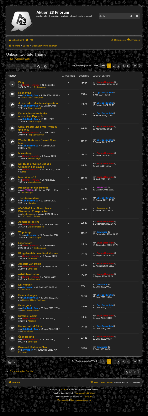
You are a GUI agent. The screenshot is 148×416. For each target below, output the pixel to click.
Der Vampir (25, 284)
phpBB (64, 389)
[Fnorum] (21, 20)
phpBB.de (87, 396)
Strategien (32, 258)
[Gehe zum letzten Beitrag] (115, 82)
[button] (103, 65)
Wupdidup (24, 232)
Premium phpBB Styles (85, 393)
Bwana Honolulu (30, 85)
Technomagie (40, 87)
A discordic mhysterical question (38, 103)
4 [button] (123, 65)
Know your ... (26, 305)
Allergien (32, 321)
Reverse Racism (27, 316)
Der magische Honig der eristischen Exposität (32, 115)
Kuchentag (24, 92)
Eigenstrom (25, 243)
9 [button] (135, 65)
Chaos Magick (34, 108)
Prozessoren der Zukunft (33, 187)
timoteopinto (28, 214)
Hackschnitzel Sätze (30, 326)
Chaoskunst (24, 289)
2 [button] (113, 65)
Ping (21, 82)
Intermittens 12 (27, 177)
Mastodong (25, 153)
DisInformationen (36, 227)
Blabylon (32, 203)
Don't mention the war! (30, 216)
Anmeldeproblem (28, 221)
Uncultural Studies (30, 310)
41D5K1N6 (27, 190)
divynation (31, 235)
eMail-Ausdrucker (28, 274)
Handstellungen (27, 295)
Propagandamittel (36, 135)
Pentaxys (22, 352)
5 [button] (127, 65)
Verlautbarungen (35, 182)
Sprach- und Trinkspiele (31, 97)
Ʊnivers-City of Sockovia (33, 300)
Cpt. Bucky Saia (30, 95)
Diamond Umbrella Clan (32, 347)
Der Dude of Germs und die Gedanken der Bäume (34, 165)
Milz (30, 148)
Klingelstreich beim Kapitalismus (38, 253)
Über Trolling (26, 336)
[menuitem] (29, 40)
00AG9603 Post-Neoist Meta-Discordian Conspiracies (35, 210)
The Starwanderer (28, 198)
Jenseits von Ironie (29, 263)
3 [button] (118, 65)
